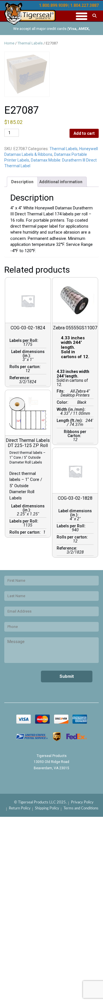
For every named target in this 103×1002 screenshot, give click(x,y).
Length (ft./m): (71, 421)
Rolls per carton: (25, 367)
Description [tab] (22, 181)
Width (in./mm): (72, 409)
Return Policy (20, 808)
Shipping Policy (47, 808)
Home (9, 43)
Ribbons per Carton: (75, 434)
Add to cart (84, 133)
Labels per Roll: (24, 340)
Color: (63, 402)
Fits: (61, 391)
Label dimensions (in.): (28, 354)
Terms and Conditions (81, 808)
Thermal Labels (30, 43)
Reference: (20, 378)
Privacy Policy (82, 802)
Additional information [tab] (60, 181)
